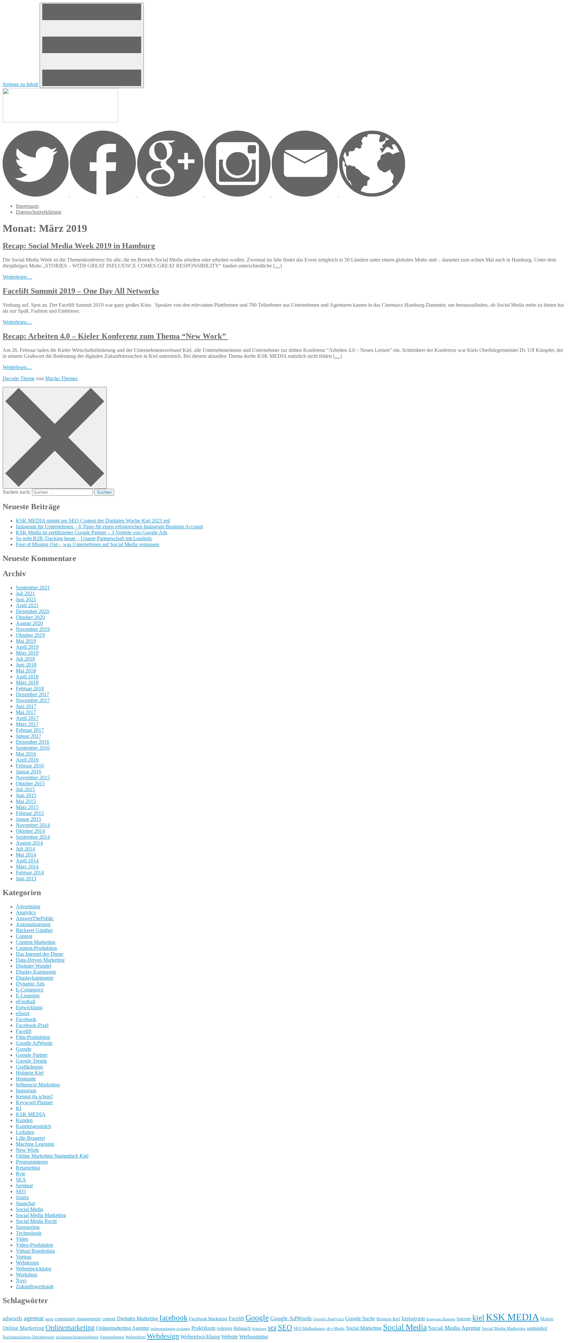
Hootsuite (26, 1078)
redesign (224, 1328)
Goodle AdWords (34, 1043)
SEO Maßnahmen (309, 1328)
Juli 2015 (25, 789)
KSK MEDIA (31, 1114)
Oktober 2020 (30, 617)
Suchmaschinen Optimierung (28, 1337)
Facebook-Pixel (32, 1025)
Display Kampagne (36, 972)
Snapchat (25, 1203)
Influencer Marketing (38, 1084)
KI (18, 1108)
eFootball (25, 1001)
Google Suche (360, 1318)
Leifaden (25, 1132)
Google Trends (31, 1061)
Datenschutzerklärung (38, 212)
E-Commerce (30, 989)
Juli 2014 (25, 849)
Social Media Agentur (454, 1328)
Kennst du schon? (34, 1096)
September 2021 (33, 587)
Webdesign (27, 1262)
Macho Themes (61, 378)
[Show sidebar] (92, 45)
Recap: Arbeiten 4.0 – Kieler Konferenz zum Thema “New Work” (115, 336)
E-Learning (28, 995)
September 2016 (33, 748)
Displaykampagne (34, 978)
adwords (12, 1318)
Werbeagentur (253, 1336)
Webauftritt (135, 1337)
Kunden (24, 1120)
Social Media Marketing (41, 1215)
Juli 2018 (25, 659)
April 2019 (27, 647)
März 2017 (27, 724)
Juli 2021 (25, 593)
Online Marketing (23, 1328)
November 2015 (33, 777)
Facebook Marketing (208, 1318)
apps (49, 1319)
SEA (21, 1179)
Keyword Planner (34, 1102)
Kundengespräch (33, 1126)
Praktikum (203, 1328)
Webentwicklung (33, 1268)
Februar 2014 (30, 872)
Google (23, 1049)
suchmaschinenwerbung (77, 1337)
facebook (173, 1318)
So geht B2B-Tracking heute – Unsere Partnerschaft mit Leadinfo (84, 538)
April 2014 (27, 860)
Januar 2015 (28, 819)
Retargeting (28, 1168)
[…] (277, 265)
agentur (34, 1318)
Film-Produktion (33, 1037)
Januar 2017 (28, 736)
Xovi (21, 1280)
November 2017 (33, 700)
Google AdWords (291, 1318)
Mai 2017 (26, 712)
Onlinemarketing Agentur (122, 1328)
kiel (478, 1317)
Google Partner (32, 1055)
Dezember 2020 (32, 611)
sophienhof (537, 1328)
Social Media (29, 1209)
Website (229, 1336)
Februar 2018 (30, 688)
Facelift (23, 1031)
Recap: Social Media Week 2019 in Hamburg (79, 245)
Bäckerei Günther (34, 930)
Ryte (20, 1173)
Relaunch (242, 1328)
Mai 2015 (26, 801)
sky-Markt (335, 1328)
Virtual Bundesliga (35, 1251)
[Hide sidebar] (55, 438)
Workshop (26, 1274)
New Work (27, 1150)
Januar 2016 (28, 771)
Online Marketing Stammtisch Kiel (52, 1156)
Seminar (24, 1185)
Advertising (28, 906)
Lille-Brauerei (30, 1138)
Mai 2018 (26, 670)
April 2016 (27, 760)
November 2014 (33, 825)
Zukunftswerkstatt (34, 1286)
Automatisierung (33, 924)
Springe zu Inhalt (20, 84)
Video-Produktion (34, 1245)
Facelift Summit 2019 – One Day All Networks (81, 291)
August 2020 (29, 623)
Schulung (259, 1328)
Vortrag (23, 1257)
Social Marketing (364, 1328)
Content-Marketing (35, 942)
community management (78, 1318)
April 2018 (27, 676)
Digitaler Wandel (33, 966)
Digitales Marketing (137, 1318)
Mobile (547, 1319)
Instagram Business (440, 1319)
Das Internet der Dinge (39, 954)
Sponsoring (28, 1227)
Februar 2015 (30, 813)
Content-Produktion (36, 948)
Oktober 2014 (30, 831)
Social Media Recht (36, 1221)
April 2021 (27, 605)
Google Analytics (328, 1319)
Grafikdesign (29, 1067)
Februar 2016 (30, 765)
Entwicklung (29, 1007)
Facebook (26, 1019)
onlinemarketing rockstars (170, 1328)
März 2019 (27, 653)
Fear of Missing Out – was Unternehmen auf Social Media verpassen (87, 544)
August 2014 (29, 843)
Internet (464, 1318)
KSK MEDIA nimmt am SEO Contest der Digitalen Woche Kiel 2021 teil (93, 520)
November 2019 (33, 629)
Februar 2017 (30, 730)
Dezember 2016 (32, 742)
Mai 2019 (26, 641)
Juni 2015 (26, 795)
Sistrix (22, 1197)
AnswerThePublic (35, 918)
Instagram (26, 1090)
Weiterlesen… (17, 277)
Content (24, 936)
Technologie (29, 1233)
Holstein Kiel (30, 1073)
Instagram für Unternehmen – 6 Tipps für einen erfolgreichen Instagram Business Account (109, 526)
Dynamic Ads (30, 983)
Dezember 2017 (32, 694)
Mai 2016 (26, 754)
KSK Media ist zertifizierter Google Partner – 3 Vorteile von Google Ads (91, 532)
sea (272, 1327)
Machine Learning (35, 1144)
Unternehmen (112, 1337)
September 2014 (33, 837)
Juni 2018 (26, 665)
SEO (21, 1191)
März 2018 (27, 682)
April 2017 (27, 718)
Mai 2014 (26, 855)
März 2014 (27, 866)
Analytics (26, 912)
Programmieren (32, 1162)
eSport (22, 1013)
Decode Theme (19, 378)
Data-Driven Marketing (40, 960)
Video (22, 1239)
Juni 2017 (26, 706)
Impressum (27, 206)
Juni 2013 (26, 878)
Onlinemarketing (70, 1327)
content (108, 1318)
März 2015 (27, 807)
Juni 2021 (26, 599)
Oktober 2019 (30, 635)
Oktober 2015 (30, 783)
